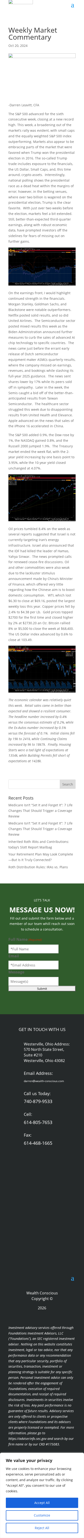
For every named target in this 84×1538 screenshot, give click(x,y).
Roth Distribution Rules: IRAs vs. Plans (38, 867)
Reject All (42, 1528)
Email (13, 956)
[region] (42, 1495)
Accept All (42, 1502)
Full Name (25, 939)
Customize (42, 1515)
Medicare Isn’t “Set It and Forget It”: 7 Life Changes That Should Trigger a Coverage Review (40, 810)
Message (16, 972)
